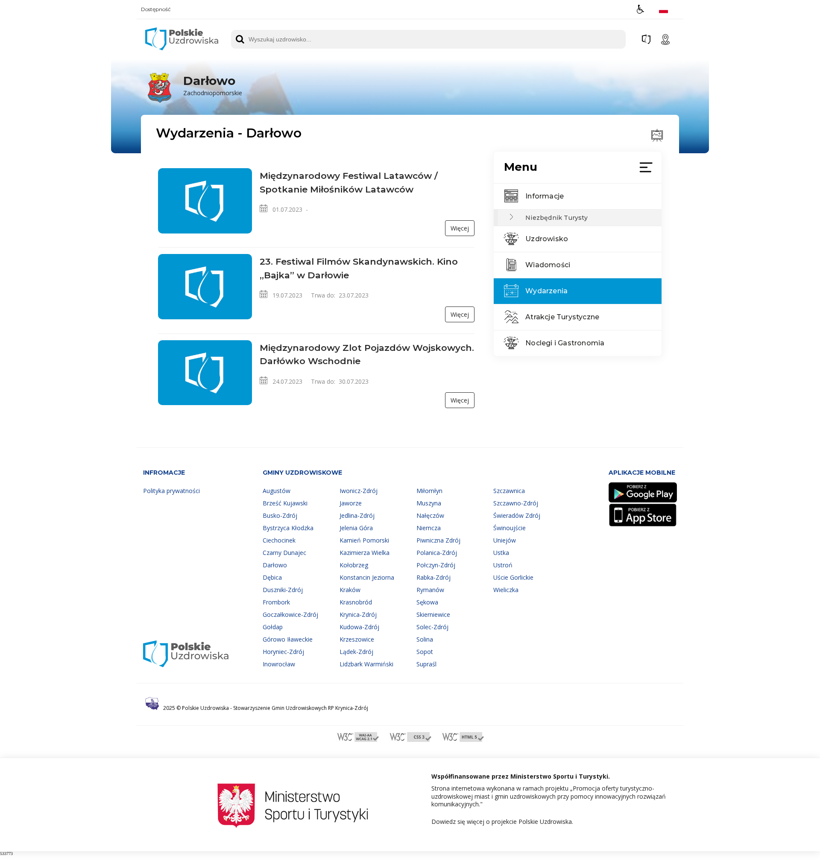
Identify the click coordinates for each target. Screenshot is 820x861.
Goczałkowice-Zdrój (290, 614)
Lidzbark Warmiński (366, 664)
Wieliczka (505, 590)
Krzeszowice (357, 639)
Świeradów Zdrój (516, 515)
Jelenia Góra (356, 528)
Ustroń (502, 565)
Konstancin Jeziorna (367, 577)
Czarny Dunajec (284, 553)
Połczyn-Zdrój (435, 565)
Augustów (276, 491)
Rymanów (430, 590)
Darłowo (275, 565)
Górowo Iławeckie (288, 639)
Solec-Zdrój (432, 627)
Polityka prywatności (171, 491)
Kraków (350, 590)
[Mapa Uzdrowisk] (665, 39)
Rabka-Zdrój (433, 577)
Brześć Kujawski (285, 503)
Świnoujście (509, 528)
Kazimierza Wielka (365, 553)
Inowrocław (279, 664)
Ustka (501, 553)
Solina (424, 639)
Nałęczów (430, 515)
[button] (640, 9)
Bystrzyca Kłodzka (288, 528)
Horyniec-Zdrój (283, 652)
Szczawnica (509, 491)
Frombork (276, 602)
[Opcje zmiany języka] (663, 9)
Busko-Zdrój (280, 515)
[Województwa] (646, 39)
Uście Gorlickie (513, 577)
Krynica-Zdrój (358, 614)
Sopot (424, 652)
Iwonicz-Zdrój (359, 491)
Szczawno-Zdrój (515, 503)
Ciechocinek (279, 540)
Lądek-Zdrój (356, 652)
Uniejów (504, 540)
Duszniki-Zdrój (283, 590)
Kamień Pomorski (364, 540)
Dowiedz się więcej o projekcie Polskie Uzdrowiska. (502, 821)
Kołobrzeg (354, 565)
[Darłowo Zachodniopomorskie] (193, 101)
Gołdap (273, 627)
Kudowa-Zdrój (359, 627)
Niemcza (428, 528)
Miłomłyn (429, 491)
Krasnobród (356, 602)
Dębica (272, 577)
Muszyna (428, 503)
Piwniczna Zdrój (438, 540)
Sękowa (427, 602)
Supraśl (426, 664)
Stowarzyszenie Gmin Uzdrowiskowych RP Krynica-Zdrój (300, 708)
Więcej (460, 228)
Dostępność (156, 9)
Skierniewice (433, 614)
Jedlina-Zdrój (357, 515)
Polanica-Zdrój (436, 553)
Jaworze (351, 503)
